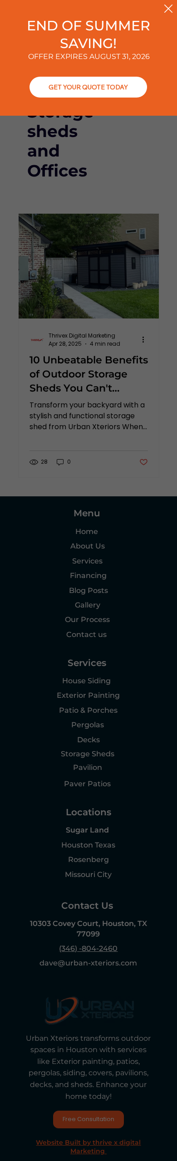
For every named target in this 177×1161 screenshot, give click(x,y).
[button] (168, 9)
